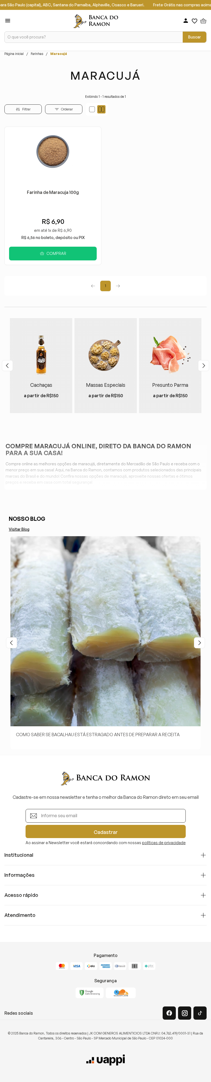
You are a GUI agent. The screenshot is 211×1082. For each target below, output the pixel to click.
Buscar (194, 37)
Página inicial (14, 54)
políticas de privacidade (164, 842)
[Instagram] (184, 1013)
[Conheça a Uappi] (105, 1060)
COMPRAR (56, 253)
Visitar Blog (19, 529)
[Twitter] (200, 1013)
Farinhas (37, 54)
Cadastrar (106, 832)
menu (7, 20)
